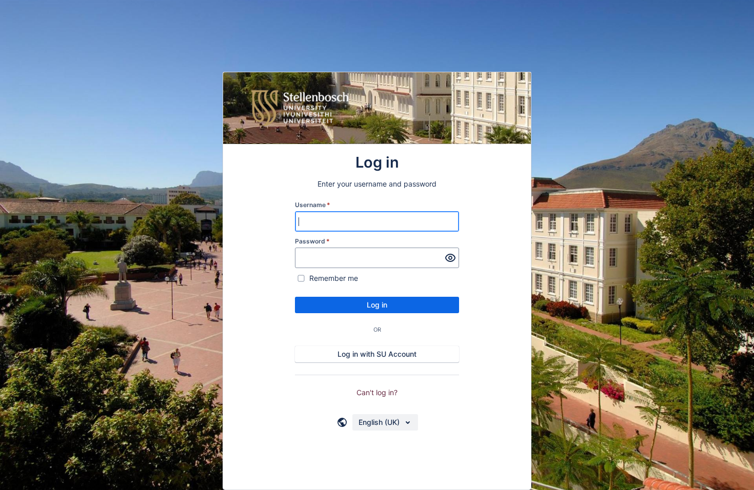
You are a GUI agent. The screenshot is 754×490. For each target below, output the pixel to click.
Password (312, 241)
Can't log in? (377, 392)
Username (312, 205)
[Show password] (450, 258)
